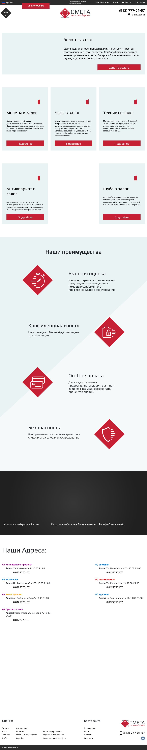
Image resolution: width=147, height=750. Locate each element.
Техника (6, 735)
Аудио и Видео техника (53, 735)
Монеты (20, 731)
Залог (116, 2)
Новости (126, 2)
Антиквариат (22, 728)
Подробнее (25, 143)
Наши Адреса (138, 14)
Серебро (20, 738)
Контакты (140, 2)
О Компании (102, 2)
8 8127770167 (21, 572)
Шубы (4, 738)
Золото (5, 728)
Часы (4, 731)
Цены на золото (119, 67)
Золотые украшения (52, 731)
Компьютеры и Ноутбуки (54, 738)
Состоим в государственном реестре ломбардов (77, 2)
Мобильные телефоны (26, 735)
